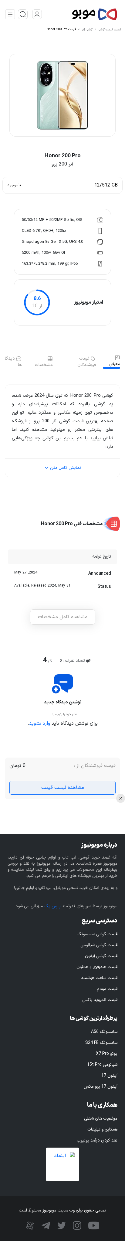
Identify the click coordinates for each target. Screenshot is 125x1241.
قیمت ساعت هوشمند (99, 978)
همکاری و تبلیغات (102, 1129)
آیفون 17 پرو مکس (100, 1086)
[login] (37, 14)
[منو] (10, 14)
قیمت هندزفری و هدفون (96, 967)
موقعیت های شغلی (100, 1118)
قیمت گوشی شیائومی (98, 945)
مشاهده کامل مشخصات (62, 617)
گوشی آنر (87, 29)
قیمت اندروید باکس (99, 1000)
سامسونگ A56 (104, 1032)
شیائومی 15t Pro (102, 1064)
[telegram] (45, 1225)
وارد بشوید (39, 723)
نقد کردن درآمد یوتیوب (97, 1140)
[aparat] (30, 1225)
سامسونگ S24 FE (101, 1043)
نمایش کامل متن (65, 468)
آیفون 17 (109, 1075)
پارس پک (52, 906)
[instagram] (76, 1225)
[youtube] (93, 1225)
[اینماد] (62, 1164)
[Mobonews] (80, 14)
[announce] (23, 14)
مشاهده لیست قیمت (62, 787)
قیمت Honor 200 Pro (61, 29)
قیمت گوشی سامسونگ (97, 934)
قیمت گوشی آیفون (101, 956)
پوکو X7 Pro (106, 1054)
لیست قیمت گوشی (109, 29)
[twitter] (61, 1225)
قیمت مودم (107, 989)
